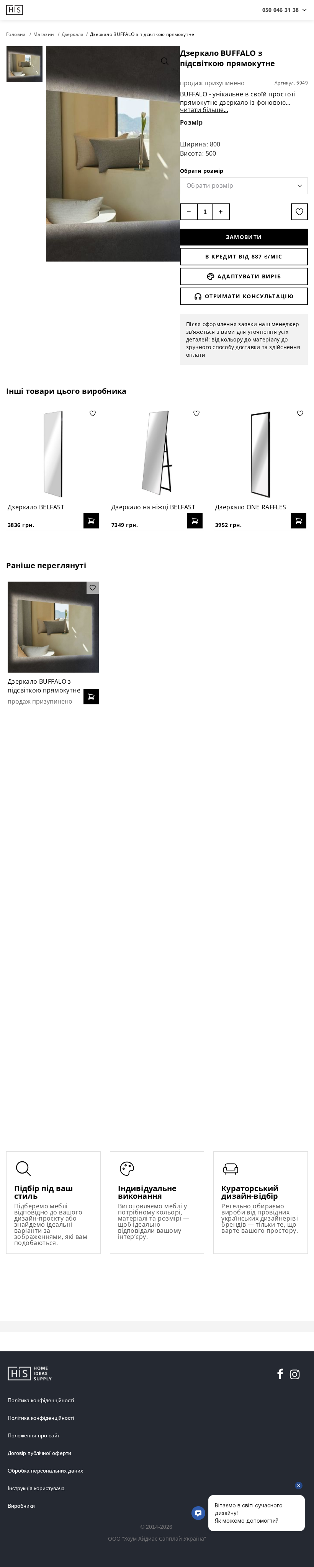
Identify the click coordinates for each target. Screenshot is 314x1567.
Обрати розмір (201, 170)
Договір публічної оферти (39, 1453)
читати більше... (204, 110)
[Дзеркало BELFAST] (53, 452)
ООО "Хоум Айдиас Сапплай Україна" (157, 1538)
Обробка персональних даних (45, 1471)
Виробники (21, 1506)
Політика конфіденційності (41, 1400)
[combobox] (280, 10)
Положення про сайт (34, 1435)
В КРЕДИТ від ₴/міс (243, 256)
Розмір (191, 122)
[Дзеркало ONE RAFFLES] (260, 452)
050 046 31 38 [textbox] (280, 9)
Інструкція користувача (36, 1488)
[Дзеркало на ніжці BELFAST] (157, 452)
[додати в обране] (299, 211)
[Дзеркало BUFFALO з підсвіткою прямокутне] (53, 627)
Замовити (244, 237)
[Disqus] (157, 810)
